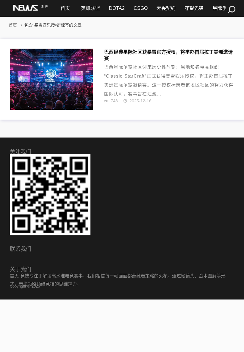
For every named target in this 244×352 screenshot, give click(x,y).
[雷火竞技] (29, 8)
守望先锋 (194, 8)
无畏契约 (166, 8)
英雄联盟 (90, 8)
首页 (65, 8)
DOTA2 (117, 8)
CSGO (141, 8)
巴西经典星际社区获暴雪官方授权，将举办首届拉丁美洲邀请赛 (168, 55)
